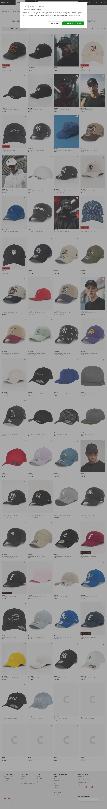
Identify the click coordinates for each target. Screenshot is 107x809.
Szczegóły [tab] (32, 6)
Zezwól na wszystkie (73, 23)
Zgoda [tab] (25, 6)
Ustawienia (55, 23)
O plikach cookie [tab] (40, 6)
